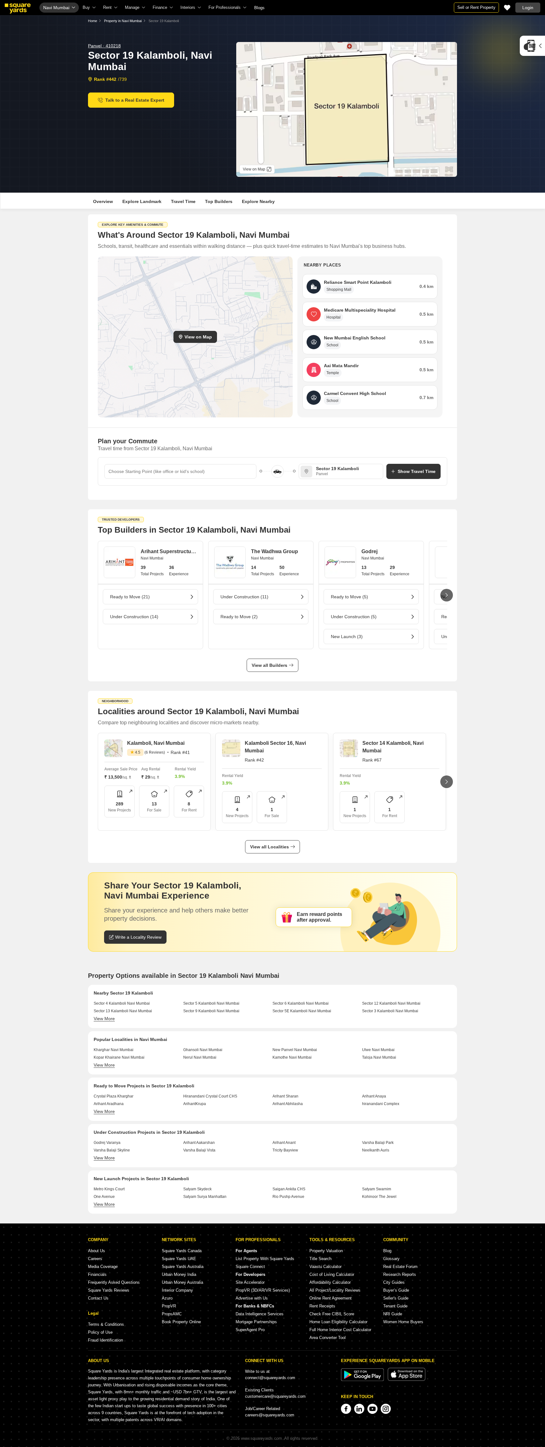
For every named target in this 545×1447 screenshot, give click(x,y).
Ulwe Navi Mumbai (378, 1050)
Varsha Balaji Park (378, 1142)
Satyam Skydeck (197, 1189)
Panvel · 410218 (104, 45)
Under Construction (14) (134, 616)
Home (92, 21)
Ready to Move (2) (239, 616)
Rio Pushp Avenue (288, 1196)
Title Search (320, 1258)
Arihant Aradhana (109, 1104)
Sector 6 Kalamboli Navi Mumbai (300, 1003)
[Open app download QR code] (532, 46)
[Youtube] (372, 1409)
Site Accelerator (250, 1282)
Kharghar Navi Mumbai (113, 1050)
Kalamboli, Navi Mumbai (156, 743)
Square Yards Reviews (108, 1290)
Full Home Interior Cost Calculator (340, 1329)
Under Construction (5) (354, 616)
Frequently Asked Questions (114, 1282)
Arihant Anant (284, 1142)
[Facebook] (346, 1409)
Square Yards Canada (182, 1250)
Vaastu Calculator (325, 1266)
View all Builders (269, 665)
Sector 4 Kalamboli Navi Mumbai (122, 1003)
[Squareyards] (18, 8)
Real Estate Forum (400, 1266)
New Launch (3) (347, 636)
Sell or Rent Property (476, 7)
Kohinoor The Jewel (379, 1196)
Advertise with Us (252, 1298)
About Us (96, 1250)
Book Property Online (181, 1321)
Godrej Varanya (107, 1142)
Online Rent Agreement (330, 1298)
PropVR (169, 1306)
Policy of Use (100, 1332)
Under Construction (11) (244, 596)
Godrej (369, 551)
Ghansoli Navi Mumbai (202, 1050)
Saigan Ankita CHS (288, 1189)
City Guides (394, 1282)
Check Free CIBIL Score (331, 1314)
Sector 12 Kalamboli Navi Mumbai (391, 1003)
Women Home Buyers (403, 1321)
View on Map (198, 336)
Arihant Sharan (285, 1096)
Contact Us (98, 1298)
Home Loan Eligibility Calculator (338, 1321)
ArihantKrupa (194, 1104)
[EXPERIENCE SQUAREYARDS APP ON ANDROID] (363, 1379)
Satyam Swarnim (376, 1189)
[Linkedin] (359, 1409)
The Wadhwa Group (274, 551)
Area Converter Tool (327, 1337)
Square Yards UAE (179, 1258)
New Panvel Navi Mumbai (294, 1050)
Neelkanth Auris (375, 1150)
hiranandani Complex (380, 1104)
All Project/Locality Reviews (334, 1290)
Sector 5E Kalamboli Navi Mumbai (301, 1011)
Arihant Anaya (374, 1096)
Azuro (167, 1298)
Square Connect (250, 1266)
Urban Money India (179, 1274)
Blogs (259, 7)
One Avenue (104, 1196)
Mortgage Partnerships (256, 1321)
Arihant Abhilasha (287, 1104)
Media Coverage (103, 1266)
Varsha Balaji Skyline (112, 1150)
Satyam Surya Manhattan (204, 1196)
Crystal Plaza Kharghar (113, 1096)
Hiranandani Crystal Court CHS (210, 1096)
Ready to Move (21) (130, 596)
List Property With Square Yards (265, 1258)
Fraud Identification (105, 1340)
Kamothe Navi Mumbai (292, 1057)
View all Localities (269, 846)
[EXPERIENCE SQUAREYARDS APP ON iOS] (406, 1379)
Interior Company (177, 1290)
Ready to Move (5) (349, 596)
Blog (387, 1250)
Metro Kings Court (109, 1189)
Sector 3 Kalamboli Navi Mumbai (390, 1011)
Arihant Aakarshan (199, 1142)
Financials (97, 1274)
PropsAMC (172, 1314)
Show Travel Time (417, 471)
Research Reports (399, 1274)
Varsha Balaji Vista (199, 1150)
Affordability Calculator (330, 1282)
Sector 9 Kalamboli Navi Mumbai (211, 1011)
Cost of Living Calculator (331, 1274)
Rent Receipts (322, 1306)
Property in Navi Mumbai (123, 21)
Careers (95, 1258)
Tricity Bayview (285, 1150)
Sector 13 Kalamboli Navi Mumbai (123, 1011)
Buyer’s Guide (396, 1290)
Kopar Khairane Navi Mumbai (119, 1057)
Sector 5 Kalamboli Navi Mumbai (211, 1003)
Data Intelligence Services (260, 1314)
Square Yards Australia (182, 1266)
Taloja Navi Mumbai (379, 1057)
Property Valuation (326, 1250)
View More (104, 1018)
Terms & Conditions (106, 1324)
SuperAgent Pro (250, 1329)
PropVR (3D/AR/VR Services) (263, 1290)
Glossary (391, 1258)
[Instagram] (386, 1409)
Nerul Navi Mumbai (199, 1057)
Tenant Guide (395, 1306)
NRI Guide (392, 1314)
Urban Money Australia (182, 1282)
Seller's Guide (395, 1298)
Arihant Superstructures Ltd (169, 551)
